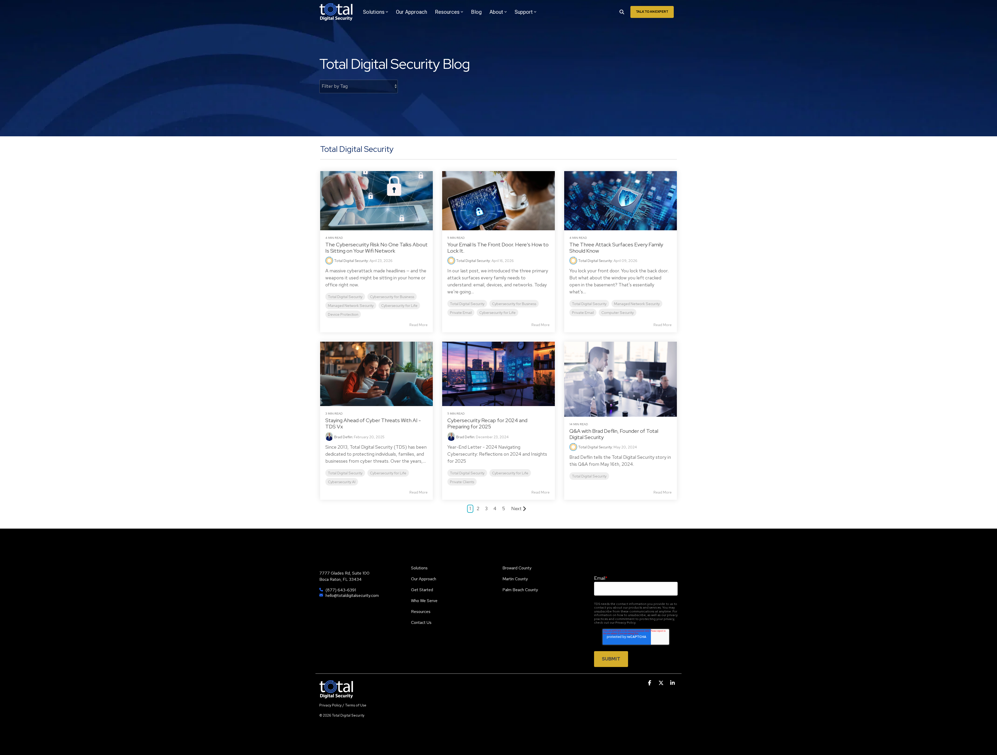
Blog (476, 12)
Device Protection (343, 314)
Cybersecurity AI (341, 481)
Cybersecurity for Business (392, 296)
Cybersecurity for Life (399, 305)
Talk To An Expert (652, 12)
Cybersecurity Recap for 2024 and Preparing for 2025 (487, 423)
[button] (650, 683)
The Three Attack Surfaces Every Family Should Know (616, 247)
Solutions (374, 12)
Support (524, 12)
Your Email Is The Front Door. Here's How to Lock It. (498, 247)
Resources (447, 12)
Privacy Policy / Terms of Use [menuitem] (342, 705)
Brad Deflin (343, 437)
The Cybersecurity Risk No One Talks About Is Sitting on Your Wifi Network (376, 247)
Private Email (461, 312)
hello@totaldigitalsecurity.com (352, 595)
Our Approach (411, 12)
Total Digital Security (351, 260)
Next (516, 508)
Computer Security (617, 312)
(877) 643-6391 (341, 590)
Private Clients (462, 481)
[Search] (621, 12)
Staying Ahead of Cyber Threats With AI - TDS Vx (373, 423)
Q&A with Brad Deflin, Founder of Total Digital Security (613, 434)
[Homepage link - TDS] (336, 695)
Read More (418, 325)
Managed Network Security (351, 305)
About (496, 12)
